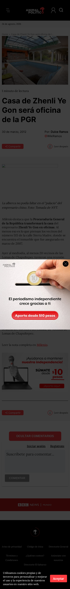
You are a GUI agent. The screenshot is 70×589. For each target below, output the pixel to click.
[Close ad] (66, 264)
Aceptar (58, 578)
